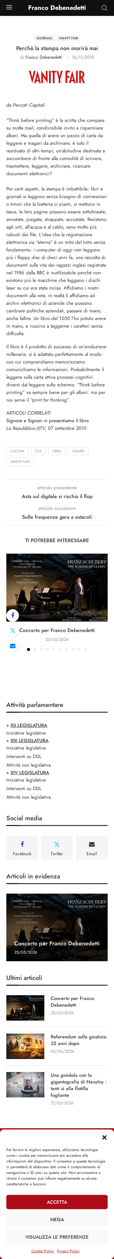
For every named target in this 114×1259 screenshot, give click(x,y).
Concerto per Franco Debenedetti (57, 630)
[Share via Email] (12, 646)
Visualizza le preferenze (57, 1237)
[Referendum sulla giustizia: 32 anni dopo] (25, 1046)
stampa (78, 451)
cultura (17, 451)
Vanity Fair (19, 461)
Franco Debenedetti (43, 57)
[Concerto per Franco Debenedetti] (57, 587)
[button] (104, 1137)
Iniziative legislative (26, 732)
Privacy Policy (68, 1251)
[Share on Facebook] (12, 615)
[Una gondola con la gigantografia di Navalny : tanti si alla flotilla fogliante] (25, 1084)
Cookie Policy (42, 1251)
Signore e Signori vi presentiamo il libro (47, 420)
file (38, 451)
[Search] (104, 8)
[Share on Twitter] (12, 630)
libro (56, 451)
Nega (57, 1219)
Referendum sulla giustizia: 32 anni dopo (79, 1040)
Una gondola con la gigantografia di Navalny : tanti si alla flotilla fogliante (79, 1085)
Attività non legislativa (28, 765)
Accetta (57, 1202)
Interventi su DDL (23, 756)
